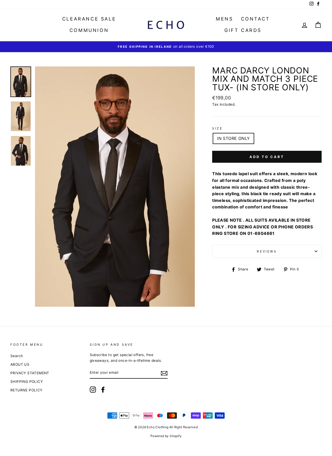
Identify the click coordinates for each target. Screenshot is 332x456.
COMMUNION (89, 30)
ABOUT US (19, 364)
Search (16, 356)
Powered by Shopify (166, 436)
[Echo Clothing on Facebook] (103, 389)
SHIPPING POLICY (26, 381)
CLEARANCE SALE (89, 19)
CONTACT (255, 19)
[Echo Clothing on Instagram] (93, 389)
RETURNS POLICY (26, 390)
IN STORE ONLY (233, 138)
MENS (224, 19)
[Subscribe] (164, 373)
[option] (166, 47)
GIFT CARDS (242, 30)
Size (217, 128)
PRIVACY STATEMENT (29, 373)
